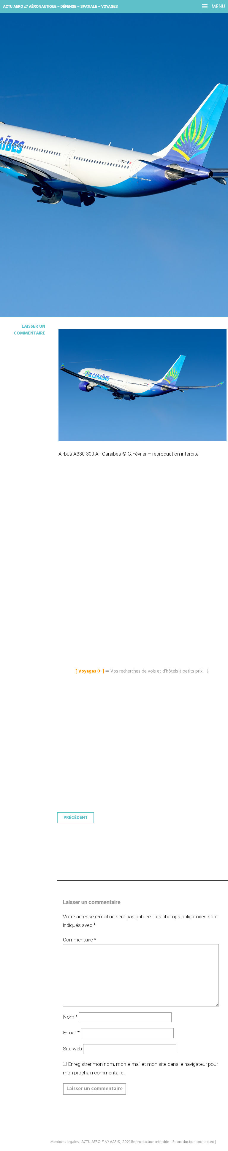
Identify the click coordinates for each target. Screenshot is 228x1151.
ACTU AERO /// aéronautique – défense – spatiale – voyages (60, 6)
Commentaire (79, 940)
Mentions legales (64, 1142)
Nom (70, 1017)
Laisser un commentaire (29, 330)
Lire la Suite (27, 144)
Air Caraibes (36, 104)
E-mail (71, 1033)
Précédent (76, 817)
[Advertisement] (144, 522)
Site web (72, 1049)
